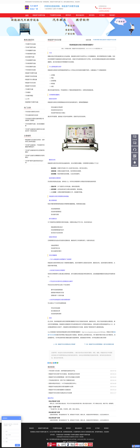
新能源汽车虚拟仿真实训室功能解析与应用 (61, 386)
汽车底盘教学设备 (30, 60)
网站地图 (81, 436)
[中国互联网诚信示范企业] (51, 444)
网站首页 (31, 428)
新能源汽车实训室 (111, 39)
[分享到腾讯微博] (54, 362)
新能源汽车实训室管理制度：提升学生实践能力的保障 (64, 377)
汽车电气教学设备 (30, 47)
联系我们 (112, 15)
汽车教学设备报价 (74, 434)
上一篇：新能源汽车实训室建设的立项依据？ (64, 344)
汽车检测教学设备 (30, 66)
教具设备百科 (80, 15)
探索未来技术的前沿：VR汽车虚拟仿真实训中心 (62, 383)
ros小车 (27, 99)
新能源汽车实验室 (30, 86)
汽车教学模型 (96, 39)
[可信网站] (88, 444)
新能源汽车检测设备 (31, 76)
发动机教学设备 (29, 57)
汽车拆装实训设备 (30, 70)
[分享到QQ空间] (50, 362)
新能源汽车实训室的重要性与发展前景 (60, 389)
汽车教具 (27, 92)
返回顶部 (134, 165)
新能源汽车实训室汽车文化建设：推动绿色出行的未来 (64, 374)
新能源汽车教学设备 (27, 15)
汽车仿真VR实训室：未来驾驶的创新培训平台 (62, 370)
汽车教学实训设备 (55, 15)
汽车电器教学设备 (30, 50)
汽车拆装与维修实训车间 (32, 111)
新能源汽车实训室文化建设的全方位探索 (60, 393)
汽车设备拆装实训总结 (31, 115)
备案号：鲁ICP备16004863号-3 (70, 441)
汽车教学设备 (29, 8)
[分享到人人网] (55, 362)
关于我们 (102, 15)
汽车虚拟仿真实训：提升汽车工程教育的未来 (62, 380)
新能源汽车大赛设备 (31, 79)
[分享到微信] (57, 362)
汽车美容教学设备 (30, 63)
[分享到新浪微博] (52, 362)
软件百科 (91, 15)
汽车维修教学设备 (30, 53)
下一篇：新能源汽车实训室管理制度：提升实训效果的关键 (99, 344)
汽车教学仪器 (29, 89)
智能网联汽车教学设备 (31, 102)
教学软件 (68, 15)
